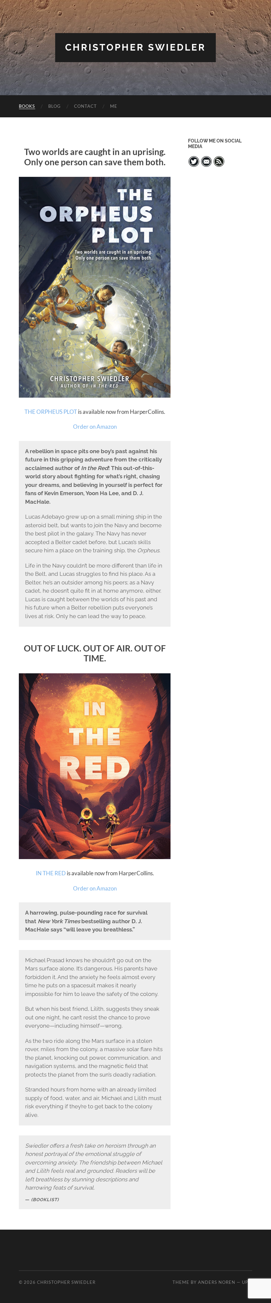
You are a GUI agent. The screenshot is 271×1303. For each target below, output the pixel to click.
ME (113, 106)
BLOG (54, 106)
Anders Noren (216, 1282)
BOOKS (27, 106)
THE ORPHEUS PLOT (50, 411)
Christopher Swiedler (135, 47)
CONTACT (85, 106)
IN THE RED (51, 873)
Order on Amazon (95, 426)
